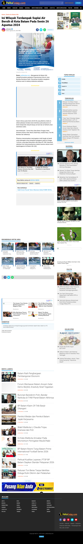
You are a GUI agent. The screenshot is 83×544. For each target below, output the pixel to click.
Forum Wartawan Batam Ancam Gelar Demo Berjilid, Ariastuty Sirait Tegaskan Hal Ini (35, 387)
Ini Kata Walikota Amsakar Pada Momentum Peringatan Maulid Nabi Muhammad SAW (34, 441)
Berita (48, 501)
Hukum (46, 8)
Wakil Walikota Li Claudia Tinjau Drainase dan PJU (32, 428)
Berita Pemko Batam (37, 8)
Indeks (9, 8)
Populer (78, 2)
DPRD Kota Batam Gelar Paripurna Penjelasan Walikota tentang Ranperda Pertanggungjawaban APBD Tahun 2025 (69, 288)
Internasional (51, 507)
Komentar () (50, 29)
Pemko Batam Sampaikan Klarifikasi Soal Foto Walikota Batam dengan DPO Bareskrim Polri (71, 136)
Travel (18, 511)
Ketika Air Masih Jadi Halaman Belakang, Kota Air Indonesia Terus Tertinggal (69, 353)
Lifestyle (52, 8)
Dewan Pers (5, 505)
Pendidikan (65, 82)
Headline (15, 8)
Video (63, 90)
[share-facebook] (37, 29)
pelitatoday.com (25, 75)
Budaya (3, 503)
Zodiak (48, 511)
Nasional (27, 8)
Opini (48, 509)
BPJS (18, 501)
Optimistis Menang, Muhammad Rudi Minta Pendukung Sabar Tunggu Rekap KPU (68, 302)
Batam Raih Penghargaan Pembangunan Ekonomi (29, 374)
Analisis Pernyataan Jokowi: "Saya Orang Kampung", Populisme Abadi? (69, 360)
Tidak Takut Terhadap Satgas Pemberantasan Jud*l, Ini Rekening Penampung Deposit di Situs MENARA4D (71, 119)
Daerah (21, 8)
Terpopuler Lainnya (69, 142)
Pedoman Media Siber (64, 525)
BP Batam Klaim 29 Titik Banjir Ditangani (31, 407)
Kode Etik (67, 523)
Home (3, 8)
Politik (70, 8)
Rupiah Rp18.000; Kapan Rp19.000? (66, 347)
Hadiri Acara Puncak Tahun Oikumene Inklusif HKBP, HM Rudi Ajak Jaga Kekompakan (35, 190)
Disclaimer (78, 523)
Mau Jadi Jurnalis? (64, 527)
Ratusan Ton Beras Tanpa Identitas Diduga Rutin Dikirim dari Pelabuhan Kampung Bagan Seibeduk (34, 473)
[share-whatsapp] (44, 29)
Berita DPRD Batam (61, 8)
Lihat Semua (28, 481)
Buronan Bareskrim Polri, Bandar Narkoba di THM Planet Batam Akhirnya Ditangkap (36, 398)
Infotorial (34, 507)
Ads (41, 536)
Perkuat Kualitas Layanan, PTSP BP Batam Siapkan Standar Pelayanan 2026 (36, 461)
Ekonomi (76, 8)
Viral (63, 93)
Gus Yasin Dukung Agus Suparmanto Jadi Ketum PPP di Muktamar (68, 295)
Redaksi (72, 523)
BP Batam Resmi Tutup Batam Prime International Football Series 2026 (34, 450)
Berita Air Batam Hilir (22, 183)
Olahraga (34, 509)
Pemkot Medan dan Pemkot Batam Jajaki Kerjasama (34, 417)
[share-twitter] (41, 29)
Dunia (18, 505)
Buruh (18, 503)
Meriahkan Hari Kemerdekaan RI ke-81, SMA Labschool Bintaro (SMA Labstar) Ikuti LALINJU (68, 178)
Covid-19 (64, 86)
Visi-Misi (61, 523)
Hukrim (4, 507)
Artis (3, 501)
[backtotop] (41, 493)
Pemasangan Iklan (76, 525)
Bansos (34, 501)
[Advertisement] (8, 57)
